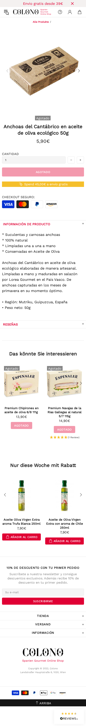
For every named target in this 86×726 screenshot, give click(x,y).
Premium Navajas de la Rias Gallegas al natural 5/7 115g (65, 412)
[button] (64, 437)
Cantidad (10, 154)
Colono (16, 12)
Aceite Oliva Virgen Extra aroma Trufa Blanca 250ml (21, 521)
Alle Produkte (41, 21)
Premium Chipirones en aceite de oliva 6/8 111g (21, 410)
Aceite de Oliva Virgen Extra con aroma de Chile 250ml (64, 523)
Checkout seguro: (18, 197)
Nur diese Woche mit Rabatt (43, 465)
